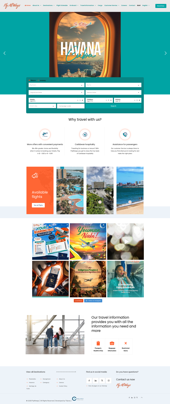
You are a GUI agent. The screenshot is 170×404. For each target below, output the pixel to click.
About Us (62, 379)
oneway (43, 80)
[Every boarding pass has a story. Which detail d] (50, 241)
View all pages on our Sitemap (97, 386)
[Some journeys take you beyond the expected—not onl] (125, 279)
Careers (61, 382)
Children (90, 100)
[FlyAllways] (12, 6)
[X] (137, 397)
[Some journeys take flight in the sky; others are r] (88, 279)
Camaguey (46, 382)
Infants (117, 100)
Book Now (160, 6)
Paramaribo (32, 379)
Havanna (31, 382)
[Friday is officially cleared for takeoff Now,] (125, 241)
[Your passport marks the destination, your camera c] (50, 279)
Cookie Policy (63, 386)
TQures (68, 401)
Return (33, 80)
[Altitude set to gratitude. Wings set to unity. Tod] (88, 241)
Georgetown (47, 379)
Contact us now (125, 379)
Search (113, 106)
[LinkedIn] (132, 397)
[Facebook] (129, 397)
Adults (33, 100)
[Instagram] (135, 397)
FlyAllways (35, 401)
